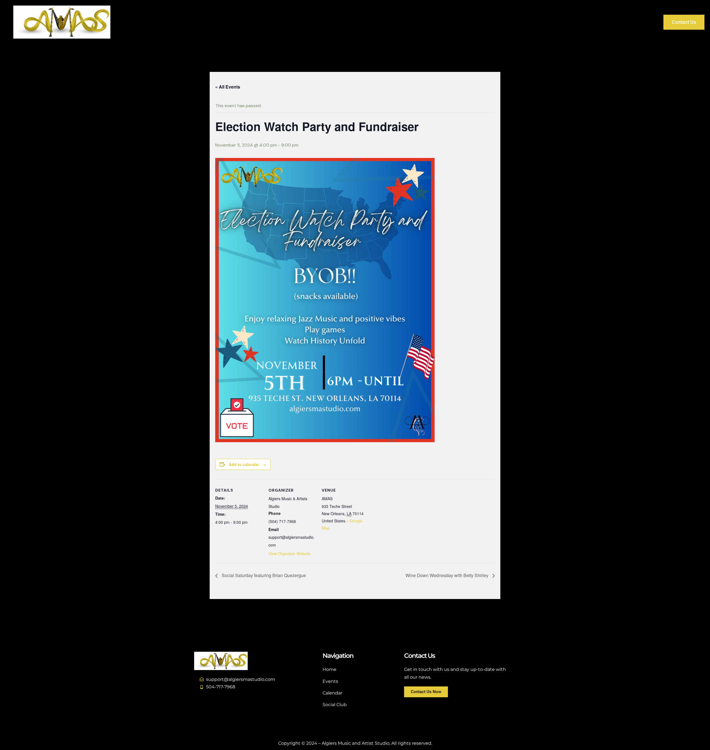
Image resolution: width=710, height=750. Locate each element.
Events (473, 22)
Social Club (504, 22)
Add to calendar (244, 464)
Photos (612, 22)
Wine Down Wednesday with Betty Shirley (447, 575)
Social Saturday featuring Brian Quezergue (263, 575)
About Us (642, 22)
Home (448, 22)
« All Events (227, 87)
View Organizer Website (289, 553)
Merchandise (579, 22)
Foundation (541, 22)
